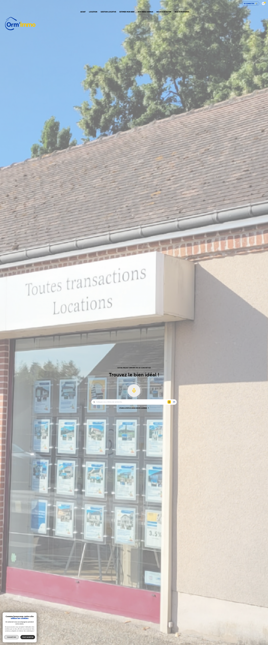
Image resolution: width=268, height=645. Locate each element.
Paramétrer (11, 637)
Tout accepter (27, 637)
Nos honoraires (182, 12)
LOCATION (93, 12)
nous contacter (164, 12)
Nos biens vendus (145, 12)
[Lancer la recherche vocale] (134, 390)
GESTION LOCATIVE (108, 12)
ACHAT (83, 12)
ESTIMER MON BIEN (126, 12)
